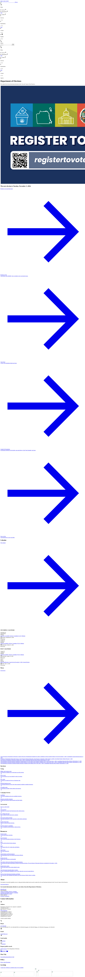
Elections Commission (4, 896)
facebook (3, 940)
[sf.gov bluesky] (7, 951)
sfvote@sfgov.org (3, 933)
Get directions (4, 910)
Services (2, 956)
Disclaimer (8, 962)
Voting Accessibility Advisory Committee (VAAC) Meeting (12, 643)
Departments (6, 956)
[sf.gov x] (5, 951)
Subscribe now (3, 889)
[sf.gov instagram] (2, 951)
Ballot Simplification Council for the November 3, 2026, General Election (14, 662)
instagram (4, 943)
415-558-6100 (3, 926)
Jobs (1, 12)
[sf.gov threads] (4, 951)
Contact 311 (16, 967)
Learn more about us (4, 884)
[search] (13, 45)
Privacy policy (3, 962)
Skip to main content (4, 1)
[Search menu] (42, 41)
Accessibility (21, 967)
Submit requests (3, 948)
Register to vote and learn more (6, 188)
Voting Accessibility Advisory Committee (8, 891)
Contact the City (3, 967)
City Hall (12, 956)
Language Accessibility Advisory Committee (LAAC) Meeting (12, 635)
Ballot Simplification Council (6, 893)
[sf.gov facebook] (1, 951)
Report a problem (10, 967)
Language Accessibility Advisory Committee (9, 892)
